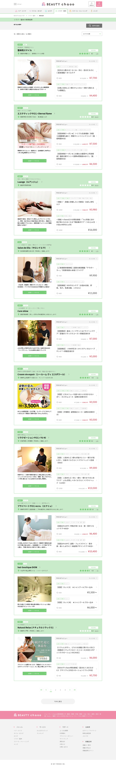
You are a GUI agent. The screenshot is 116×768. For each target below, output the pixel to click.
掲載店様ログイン (88, 750)
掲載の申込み (87, 748)
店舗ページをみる (33, 95)
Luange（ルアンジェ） (28, 181)
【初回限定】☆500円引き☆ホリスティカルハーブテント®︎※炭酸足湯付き (75, 349)
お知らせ (92, 5)
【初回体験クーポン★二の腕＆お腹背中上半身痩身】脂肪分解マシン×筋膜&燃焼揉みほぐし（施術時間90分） (75, 156)
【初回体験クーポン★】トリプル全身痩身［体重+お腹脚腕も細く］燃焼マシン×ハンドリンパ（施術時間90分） (75, 136)
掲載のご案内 (87, 745)
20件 (97, 441)
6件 (97, 378)
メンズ (16, 744)
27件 (97, 251)
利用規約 (62, 733)
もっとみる (92, 61)
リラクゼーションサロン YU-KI (32, 437)
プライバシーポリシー (66, 736)
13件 (97, 54)
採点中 (96, 117)
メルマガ (85, 736)
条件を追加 (95, 26)
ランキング (40, 733)
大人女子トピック (42, 731)
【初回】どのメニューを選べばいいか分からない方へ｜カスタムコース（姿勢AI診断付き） (75, 395)
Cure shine (23, 310)
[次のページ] (70, 690)
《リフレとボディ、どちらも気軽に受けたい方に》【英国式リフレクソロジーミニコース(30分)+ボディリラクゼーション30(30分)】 (75, 650)
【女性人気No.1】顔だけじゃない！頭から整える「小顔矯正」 (75, 89)
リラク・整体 (31, 15)
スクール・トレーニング (21, 741)
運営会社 (62, 741)
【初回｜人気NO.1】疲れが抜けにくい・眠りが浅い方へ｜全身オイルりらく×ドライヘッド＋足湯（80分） (75, 460)
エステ (16, 736)
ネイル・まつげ (18, 733)
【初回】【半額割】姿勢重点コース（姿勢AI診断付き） (75, 413)
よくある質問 (64, 731)
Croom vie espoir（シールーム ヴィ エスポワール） (42, 374)
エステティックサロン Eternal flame (35, 113)
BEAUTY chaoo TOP (19, 15)
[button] (31, 83)
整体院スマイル (25, 50)
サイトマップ (64, 739)
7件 (97, 571)
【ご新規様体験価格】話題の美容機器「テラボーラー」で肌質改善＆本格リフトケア (75, 268)
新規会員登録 (87, 733)
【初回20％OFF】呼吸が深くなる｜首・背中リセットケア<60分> (75, 527)
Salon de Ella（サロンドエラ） (32, 247)
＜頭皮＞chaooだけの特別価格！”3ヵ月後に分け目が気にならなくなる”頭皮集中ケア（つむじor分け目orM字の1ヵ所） (75, 222)
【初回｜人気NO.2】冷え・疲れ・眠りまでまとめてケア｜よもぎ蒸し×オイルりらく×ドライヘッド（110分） (75, 480)
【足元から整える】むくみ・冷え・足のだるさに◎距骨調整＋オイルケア (75, 71)
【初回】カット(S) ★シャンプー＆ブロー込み (74, 587)
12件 (97, 314)
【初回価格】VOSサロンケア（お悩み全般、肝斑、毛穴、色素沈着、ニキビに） (74, 286)
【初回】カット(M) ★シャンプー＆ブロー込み (74, 602)
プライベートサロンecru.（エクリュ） (35, 505)
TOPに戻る (58, 701)
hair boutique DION (27, 567)
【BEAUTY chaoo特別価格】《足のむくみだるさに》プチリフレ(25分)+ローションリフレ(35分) (74, 668)
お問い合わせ (64, 747)
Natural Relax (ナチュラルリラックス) (35, 627)
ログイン (99, 5)
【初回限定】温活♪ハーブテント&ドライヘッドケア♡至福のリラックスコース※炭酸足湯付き (75, 332)
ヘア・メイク (18, 731)
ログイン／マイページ (89, 731)
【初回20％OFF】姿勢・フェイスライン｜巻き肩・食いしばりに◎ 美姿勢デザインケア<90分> (74, 544)
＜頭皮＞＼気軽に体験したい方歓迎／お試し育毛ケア (75, 203)
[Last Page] (75, 690)
